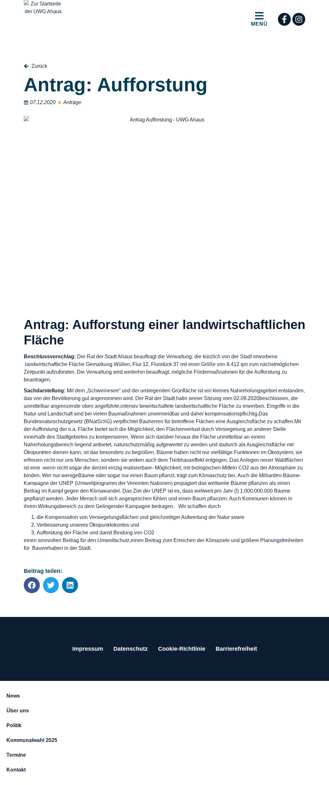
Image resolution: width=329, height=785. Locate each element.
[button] (32, 585)
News (13, 696)
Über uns (17, 710)
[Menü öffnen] (259, 16)
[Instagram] (298, 19)
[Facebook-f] (284, 19)
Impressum (87, 649)
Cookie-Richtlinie (181, 649)
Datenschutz (130, 649)
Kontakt (16, 769)
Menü (259, 24)
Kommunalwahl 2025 (31, 740)
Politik (14, 725)
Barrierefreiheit (236, 649)
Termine (16, 755)
